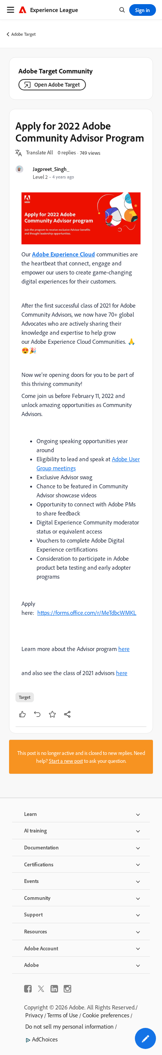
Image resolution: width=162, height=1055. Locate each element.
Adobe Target (23, 34)
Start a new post (66, 761)
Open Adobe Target (57, 84)
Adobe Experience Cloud (63, 254)
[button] (39, 153)
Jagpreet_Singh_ (51, 169)
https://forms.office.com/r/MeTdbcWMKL (86, 612)
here (124, 649)
